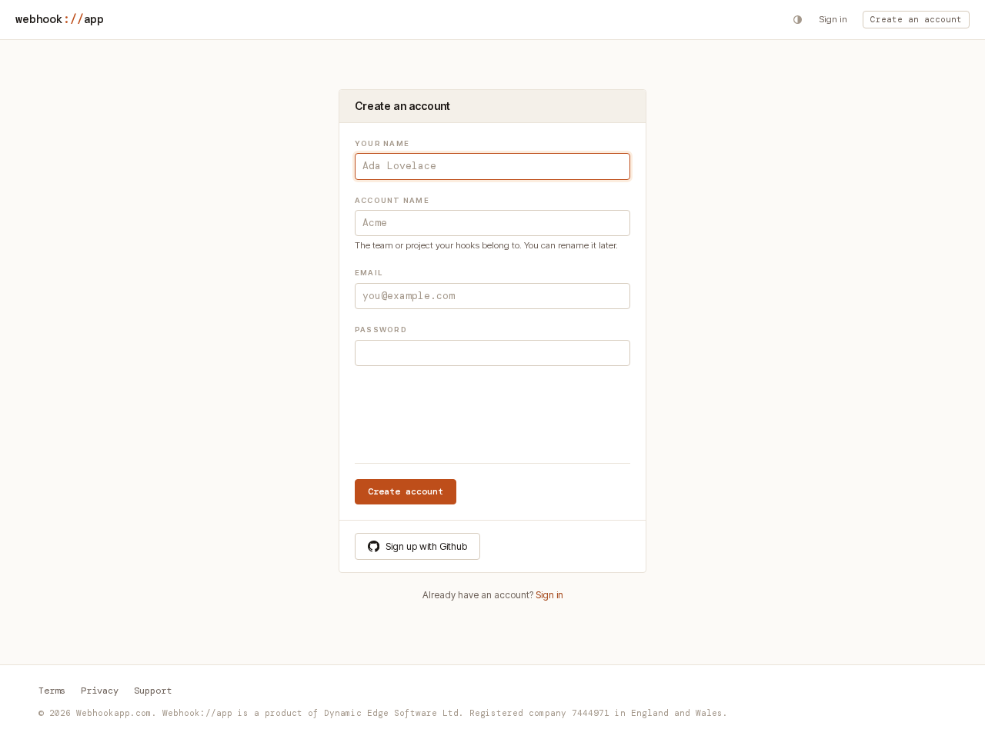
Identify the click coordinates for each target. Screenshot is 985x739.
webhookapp (59, 19)
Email (368, 272)
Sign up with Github (426, 546)
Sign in (833, 19)
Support (153, 690)
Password (381, 329)
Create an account (916, 19)
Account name (392, 200)
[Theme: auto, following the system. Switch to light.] (797, 19)
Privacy (100, 690)
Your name (382, 143)
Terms (51, 690)
